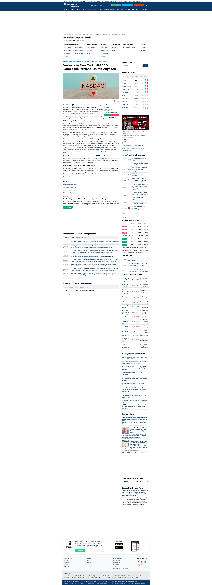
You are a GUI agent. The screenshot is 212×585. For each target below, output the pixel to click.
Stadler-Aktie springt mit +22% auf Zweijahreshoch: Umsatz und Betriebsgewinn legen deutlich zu (134, 367)
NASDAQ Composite (71, 107)
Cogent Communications (111, 170)
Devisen (127, 9)
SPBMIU (146, 238)
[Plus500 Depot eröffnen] (73, 6)
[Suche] (109, 5)
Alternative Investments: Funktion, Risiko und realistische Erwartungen (138, 270)
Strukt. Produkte (109, 9)
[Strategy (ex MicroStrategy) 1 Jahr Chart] (144, 339)
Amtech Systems (74, 149)
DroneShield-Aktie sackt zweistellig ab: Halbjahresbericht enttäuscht (134, 358)
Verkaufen (115, 115)
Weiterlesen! (67, 207)
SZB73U (146, 232)
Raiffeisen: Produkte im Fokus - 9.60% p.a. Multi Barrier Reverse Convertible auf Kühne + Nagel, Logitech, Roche (140, 196)
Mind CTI (65, 145)
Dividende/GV (104, 53)
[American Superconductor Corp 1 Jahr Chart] (144, 279)
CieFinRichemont (127, 86)
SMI (65, 1)
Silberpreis (81, 577)
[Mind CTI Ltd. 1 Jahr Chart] (144, 326)
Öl (142, 1)
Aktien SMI (67, 576)
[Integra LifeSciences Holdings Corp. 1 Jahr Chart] (144, 312)
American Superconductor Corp (126, 279)
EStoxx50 (107, 1)
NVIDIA (95, 160)
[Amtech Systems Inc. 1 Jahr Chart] (144, 285)
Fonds (84, 9)
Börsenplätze (67, 53)
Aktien (66, 9)
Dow (81, 1)
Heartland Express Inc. (126, 306)
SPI (72, 1)
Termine (114, 47)
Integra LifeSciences (96, 143)
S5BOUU (146, 245)
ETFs (89, 9)
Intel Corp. (125, 317)
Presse (66, 564)
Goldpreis (130, 576)
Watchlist (143, 50)
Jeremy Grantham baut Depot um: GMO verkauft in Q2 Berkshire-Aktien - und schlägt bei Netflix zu (134, 389)
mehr (123, 111)
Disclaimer (116, 564)
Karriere (66, 562)
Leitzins (137, 577)
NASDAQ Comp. (126, 482)
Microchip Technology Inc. (125, 321)
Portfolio (143, 47)
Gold (116, 1)
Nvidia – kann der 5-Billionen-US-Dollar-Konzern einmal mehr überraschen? (139, 180)
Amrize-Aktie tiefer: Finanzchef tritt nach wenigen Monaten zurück (134, 401)
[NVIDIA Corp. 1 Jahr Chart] (144, 331)
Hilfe (88, 560)
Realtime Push (79, 53)
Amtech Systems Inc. (125, 285)
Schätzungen (104, 50)
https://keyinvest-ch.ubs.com (136, 252)
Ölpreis (132, 577)
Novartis (124, 101)
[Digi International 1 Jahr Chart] (144, 302)
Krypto (100, 9)
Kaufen (107, 115)
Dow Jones (98, 576)
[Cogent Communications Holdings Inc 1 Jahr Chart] (144, 291)
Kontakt (66, 560)
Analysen (89, 50)
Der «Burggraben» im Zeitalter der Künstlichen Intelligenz (140, 169)
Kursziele (89, 53)
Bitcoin (125, 1)
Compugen (102, 151)
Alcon (123, 95)
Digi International (92, 145)
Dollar (134, 1)
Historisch (66, 56)
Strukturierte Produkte (129, 47)
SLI (76, 576)
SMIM (79, 576)
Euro (98, 1)
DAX (89, 1)
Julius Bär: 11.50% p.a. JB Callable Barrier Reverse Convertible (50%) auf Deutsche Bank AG (140, 187)
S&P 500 (120, 576)
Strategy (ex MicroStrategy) (71, 151)
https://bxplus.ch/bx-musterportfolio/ (132, 145)
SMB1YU (146, 242)
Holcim (124, 80)
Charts (107, 112)
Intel (96, 142)
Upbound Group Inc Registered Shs (126, 346)
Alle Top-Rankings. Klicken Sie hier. (132, 452)
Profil (113, 50)
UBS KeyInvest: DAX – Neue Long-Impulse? (139, 174)
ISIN (74, 40)
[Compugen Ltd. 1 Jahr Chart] (144, 297)
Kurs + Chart (67, 47)
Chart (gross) (78, 47)
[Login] (147, 5)
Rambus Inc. (125, 335)
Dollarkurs (67, 577)
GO (145, 65)
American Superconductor (99, 147)
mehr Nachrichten (68, 278)
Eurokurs (74, 577)
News (72, 9)
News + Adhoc (91, 47)
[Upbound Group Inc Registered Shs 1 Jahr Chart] (144, 346)
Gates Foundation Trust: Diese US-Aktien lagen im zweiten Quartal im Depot (134, 362)
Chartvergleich (79, 50)
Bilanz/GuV (104, 47)
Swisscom (124, 98)
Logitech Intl (125, 89)
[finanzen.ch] (71, 4)
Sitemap (66, 566)
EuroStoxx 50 (90, 576)
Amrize (124, 83)
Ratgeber (145, 9)
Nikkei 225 (114, 576)
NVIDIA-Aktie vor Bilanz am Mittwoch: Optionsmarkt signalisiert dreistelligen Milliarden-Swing (134, 406)
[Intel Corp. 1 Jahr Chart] (144, 317)
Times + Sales (67, 50)
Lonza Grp (125, 104)
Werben (89, 562)
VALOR (65, 40)
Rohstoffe (120, 9)
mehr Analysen (67, 294)
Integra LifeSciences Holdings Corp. (126, 312)
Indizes (78, 9)
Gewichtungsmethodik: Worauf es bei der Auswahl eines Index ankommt (137, 265)
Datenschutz (116, 562)
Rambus (106, 107)
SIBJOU (146, 229)
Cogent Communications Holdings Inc (125, 291)
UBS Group (125, 92)
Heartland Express (68, 143)
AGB (114, 566)
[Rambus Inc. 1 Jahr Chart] (144, 335)
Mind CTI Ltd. (126, 327)
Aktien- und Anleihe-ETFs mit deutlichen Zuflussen (140, 202)
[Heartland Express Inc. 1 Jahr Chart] (144, 306)
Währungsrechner (123, 577)
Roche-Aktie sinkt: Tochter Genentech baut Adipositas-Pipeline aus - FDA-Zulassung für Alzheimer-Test (134, 378)
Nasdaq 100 (106, 576)
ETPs (94, 9)
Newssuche (127, 62)
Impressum (116, 560)
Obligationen (136, 9)
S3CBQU (146, 226)
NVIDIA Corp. (125, 331)
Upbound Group (70, 168)
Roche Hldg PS (126, 107)
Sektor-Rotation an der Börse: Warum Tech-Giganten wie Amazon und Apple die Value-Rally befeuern (134, 395)
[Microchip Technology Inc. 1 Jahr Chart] (144, 321)
